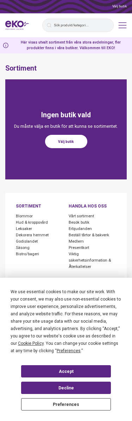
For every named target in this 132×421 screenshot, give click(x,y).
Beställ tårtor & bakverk (89, 235)
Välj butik (119, 6)
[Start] (17, 25)
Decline (66, 388)
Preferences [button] (69, 350)
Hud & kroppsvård (32, 222)
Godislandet (27, 241)
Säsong (23, 247)
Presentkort (79, 247)
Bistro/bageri (27, 254)
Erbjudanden (80, 228)
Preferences (66, 404)
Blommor (24, 216)
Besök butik (79, 222)
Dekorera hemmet (32, 235)
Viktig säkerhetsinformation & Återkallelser (90, 260)
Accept (66, 371)
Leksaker (24, 228)
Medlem (76, 241)
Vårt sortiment (81, 216)
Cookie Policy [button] (31, 343)
